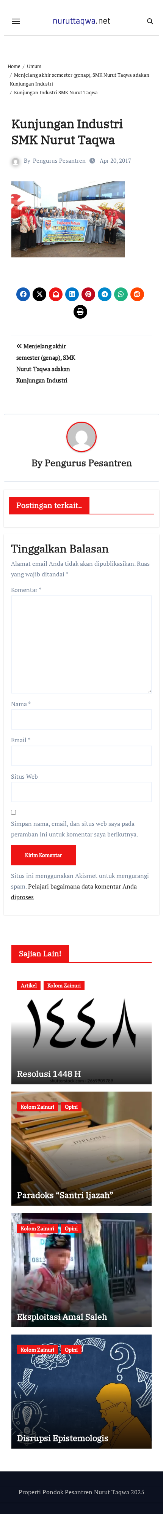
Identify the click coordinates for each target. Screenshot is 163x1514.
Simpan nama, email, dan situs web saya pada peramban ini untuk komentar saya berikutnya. (74, 828)
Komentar (26, 590)
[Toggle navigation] (15, 21)
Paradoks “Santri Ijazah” (65, 1194)
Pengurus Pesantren (59, 160)
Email (20, 740)
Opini (71, 1106)
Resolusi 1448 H (49, 1073)
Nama (21, 704)
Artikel (29, 985)
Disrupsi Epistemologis (62, 1437)
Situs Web (24, 776)
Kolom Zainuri (64, 985)
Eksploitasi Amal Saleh (62, 1316)
